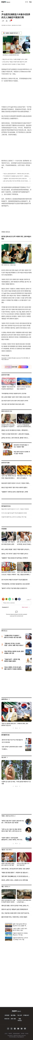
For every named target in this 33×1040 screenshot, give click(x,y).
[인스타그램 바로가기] (18, 1028)
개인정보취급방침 (16, 1033)
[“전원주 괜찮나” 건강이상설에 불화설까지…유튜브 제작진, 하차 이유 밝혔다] (28, 839)
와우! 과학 (13, 1019)
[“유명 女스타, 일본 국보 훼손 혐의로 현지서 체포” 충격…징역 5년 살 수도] (28, 830)
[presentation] (13, 728)
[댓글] (10, 20)
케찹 (2, 11)
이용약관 (10, 1033)
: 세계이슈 (5, 886)
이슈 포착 (3, 757)
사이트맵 (22, 1033)
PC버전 (26, 1033)
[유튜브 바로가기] (15, 1028)
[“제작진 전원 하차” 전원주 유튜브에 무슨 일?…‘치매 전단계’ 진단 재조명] (28, 822)
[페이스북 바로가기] (8, 1028)
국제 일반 (7, 1015)
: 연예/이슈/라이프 (7, 816)
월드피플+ (13, 1015)
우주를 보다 (26, 1015)
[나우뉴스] (5, 2)
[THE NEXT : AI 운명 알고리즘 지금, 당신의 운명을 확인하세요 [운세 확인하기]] (16, 367)
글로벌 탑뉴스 (4, 699)
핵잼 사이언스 (20, 1019)
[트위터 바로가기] (11, 1028)
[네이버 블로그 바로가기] (25, 1028)
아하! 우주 (6, 1019)
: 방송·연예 (6, 850)
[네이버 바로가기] (21, 1028)
